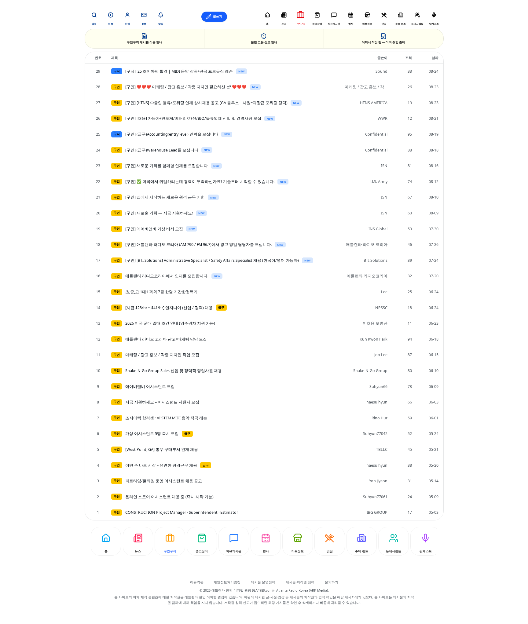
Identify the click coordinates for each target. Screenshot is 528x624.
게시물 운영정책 (263, 582)
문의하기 (331, 582)
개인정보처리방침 (227, 582)
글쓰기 (217, 16)
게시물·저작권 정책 (300, 582)
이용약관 (197, 582)
